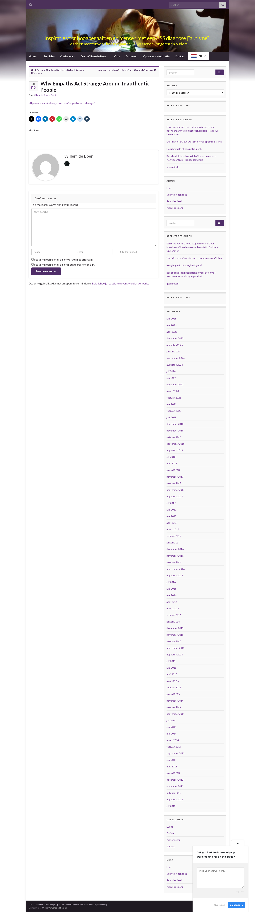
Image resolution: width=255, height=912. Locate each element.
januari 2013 (173, 773)
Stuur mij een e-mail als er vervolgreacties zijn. (63, 259)
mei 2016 (171, 595)
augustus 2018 (175, 450)
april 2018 (172, 463)
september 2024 (176, 358)
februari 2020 (174, 410)
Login (169, 188)
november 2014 (175, 700)
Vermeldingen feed (177, 194)
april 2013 (172, 766)
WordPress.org (175, 207)
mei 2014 (171, 733)
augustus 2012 (175, 799)
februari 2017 (174, 535)
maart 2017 (173, 529)
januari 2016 (173, 621)
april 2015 (172, 674)
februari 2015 (174, 687)
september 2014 (176, 713)
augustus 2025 (175, 344)
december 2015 (175, 628)
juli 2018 (171, 456)
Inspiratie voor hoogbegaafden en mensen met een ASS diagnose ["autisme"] (127, 38)
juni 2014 (171, 726)
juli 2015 (171, 661)
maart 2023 (173, 391)
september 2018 (176, 443)
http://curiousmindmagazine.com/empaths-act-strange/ (62, 103)
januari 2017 (173, 542)
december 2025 (175, 338)
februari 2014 (174, 746)
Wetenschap (174, 839)
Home (33, 56)
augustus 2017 (175, 496)
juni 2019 (171, 417)
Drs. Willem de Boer (94, 56)
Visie (117, 56)
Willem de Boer (41, 95)
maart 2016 (173, 608)
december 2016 (175, 549)
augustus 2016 (175, 575)
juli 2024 (171, 371)
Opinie (54, 95)
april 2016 (172, 601)
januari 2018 (173, 470)
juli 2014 (171, 720)
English (48, 56)
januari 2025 (173, 351)
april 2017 (172, 522)
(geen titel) (172, 167)
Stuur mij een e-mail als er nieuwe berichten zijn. (64, 264)
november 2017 (175, 476)
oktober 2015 (174, 641)
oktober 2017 (174, 483)
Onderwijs (67, 56)
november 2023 (175, 384)
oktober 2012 (174, 792)
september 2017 (176, 489)
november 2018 (175, 430)
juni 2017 (171, 509)
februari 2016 (174, 614)
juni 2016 (171, 588)
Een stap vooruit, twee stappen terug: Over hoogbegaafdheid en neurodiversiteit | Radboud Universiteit (193, 131)
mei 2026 (171, 325)
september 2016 (176, 568)
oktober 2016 (174, 562)
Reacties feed (174, 201)
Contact (180, 56)
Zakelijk (171, 846)
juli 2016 (171, 582)
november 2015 (175, 634)
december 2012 (175, 779)
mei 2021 (171, 404)
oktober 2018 (174, 437)
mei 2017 (171, 516)
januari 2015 (173, 694)
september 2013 (176, 753)
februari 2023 (174, 397)
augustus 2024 (175, 364)
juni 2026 (171, 318)
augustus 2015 (175, 654)
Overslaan (219, 905)
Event (170, 826)
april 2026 (172, 331)
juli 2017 (171, 503)
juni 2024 (171, 377)
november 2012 (175, 786)
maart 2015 (173, 680)
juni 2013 (171, 759)
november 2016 (175, 555)
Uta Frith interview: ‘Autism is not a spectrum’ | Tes (194, 141)
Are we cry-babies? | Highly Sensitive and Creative (125, 70)
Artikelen (131, 56)
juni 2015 (171, 667)
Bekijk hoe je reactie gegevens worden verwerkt (120, 283)
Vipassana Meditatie (156, 56)
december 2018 (175, 423)
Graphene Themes (58, 907)
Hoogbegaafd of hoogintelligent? (184, 148)
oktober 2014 (174, 707)
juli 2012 (171, 806)
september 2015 (176, 647)
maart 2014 (173, 740)
